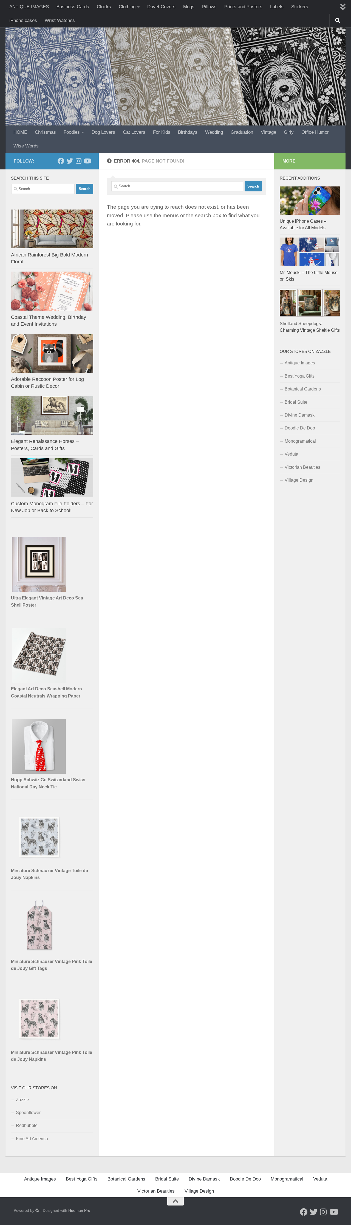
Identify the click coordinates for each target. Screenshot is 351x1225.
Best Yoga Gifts (300, 376)
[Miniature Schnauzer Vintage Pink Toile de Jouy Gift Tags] (39, 954)
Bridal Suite (296, 402)
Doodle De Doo (300, 428)
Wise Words (26, 146)
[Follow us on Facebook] (61, 161)
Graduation (242, 132)
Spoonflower (28, 1112)
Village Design (299, 480)
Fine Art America (32, 1138)
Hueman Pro (79, 1210)
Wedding (214, 132)
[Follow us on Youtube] (87, 161)
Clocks (104, 6)
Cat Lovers (134, 132)
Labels (277, 6)
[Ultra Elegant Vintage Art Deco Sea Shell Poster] (39, 590)
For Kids (161, 132)
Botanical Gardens (303, 389)
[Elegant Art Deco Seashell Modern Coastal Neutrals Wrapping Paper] (39, 681)
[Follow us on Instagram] (78, 161)
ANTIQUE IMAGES (29, 6)
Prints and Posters (243, 6)
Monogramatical (300, 441)
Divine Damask (300, 415)
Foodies (72, 132)
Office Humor (315, 132)
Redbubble (27, 1125)
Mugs (188, 6)
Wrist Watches (60, 20)
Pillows (209, 6)
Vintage (268, 132)
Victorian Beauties (302, 467)
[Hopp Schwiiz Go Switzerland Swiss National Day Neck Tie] (39, 772)
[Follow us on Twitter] (69, 161)
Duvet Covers (161, 6)
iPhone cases (23, 20)
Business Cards (72, 6)
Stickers (299, 6)
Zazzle (22, 1099)
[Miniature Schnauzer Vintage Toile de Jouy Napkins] (39, 863)
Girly (289, 132)
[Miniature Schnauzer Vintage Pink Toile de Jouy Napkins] (39, 1045)
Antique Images (300, 363)
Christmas (45, 132)
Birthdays (187, 132)
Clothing (127, 6)
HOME (20, 132)
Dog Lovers (103, 132)
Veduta (291, 454)
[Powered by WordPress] (37, 1210)
